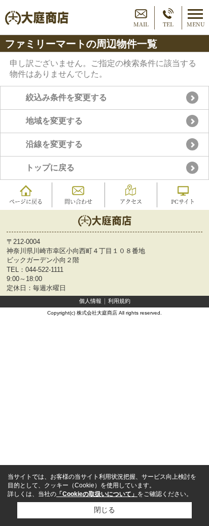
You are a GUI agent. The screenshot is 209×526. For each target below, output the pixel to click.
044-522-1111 (44, 269)
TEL (168, 24)
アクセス (131, 201)
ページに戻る (26, 201)
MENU (196, 24)
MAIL (141, 24)
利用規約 (119, 301)
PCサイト (183, 201)
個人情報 (90, 301)
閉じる (104, 510)
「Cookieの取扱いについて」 (96, 494)
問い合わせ (78, 201)
